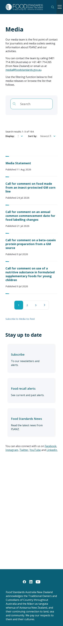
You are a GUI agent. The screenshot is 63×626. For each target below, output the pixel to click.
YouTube (35, 450)
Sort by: (32, 136)
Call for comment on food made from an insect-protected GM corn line (30, 187)
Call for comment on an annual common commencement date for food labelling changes (30, 216)
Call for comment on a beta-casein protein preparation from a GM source (30, 244)
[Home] (26, 7)
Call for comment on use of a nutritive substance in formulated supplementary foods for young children (30, 274)
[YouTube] (38, 581)
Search (53, 7)
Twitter (23, 450)
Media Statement (18, 163)
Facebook (50, 446)
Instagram (11, 450)
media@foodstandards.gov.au (23, 70)
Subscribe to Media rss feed (20, 318)
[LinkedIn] (30, 581)
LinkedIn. (52, 450)
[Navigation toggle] (60, 7)
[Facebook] (24, 581)
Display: (10, 136)
